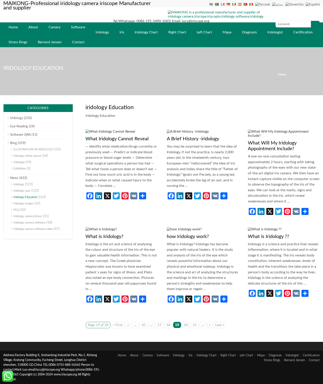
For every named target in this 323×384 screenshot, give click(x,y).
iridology (16, 118)
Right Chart (177, 32)
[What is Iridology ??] (265, 229)
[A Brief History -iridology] (188, 131)
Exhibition (19, 168)
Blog (13, 143)
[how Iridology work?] (184, 229)
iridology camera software (29, 222)
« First (118, 325)
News (282, 74)
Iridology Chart (146, 32)
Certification (303, 32)
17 (160, 325)
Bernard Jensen (50, 42)
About (33, 27)
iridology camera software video (33, 229)
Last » (219, 325)
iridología (19, 162)
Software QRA (20, 134)
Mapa (227, 32)
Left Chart (204, 32)
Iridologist (275, 32)
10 (143, 325)
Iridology (102, 32)
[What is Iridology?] (101, 229)
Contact (78, 42)
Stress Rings (18, 42)
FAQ (16, 210)
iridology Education (25, 197)
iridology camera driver (27, 216)
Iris (122, 32)
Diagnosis (249, 32)
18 (168, 325)
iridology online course (27, 156)
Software (78, 27)
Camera (54, 27)
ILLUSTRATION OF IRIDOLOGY (33, 149)
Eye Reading (19, 126)
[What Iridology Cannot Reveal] (110, 131)
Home (13, 27)
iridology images (23, 203)
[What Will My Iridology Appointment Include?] (284, 135)
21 (195, 325)
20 (186, 325)
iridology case (21, 190)
